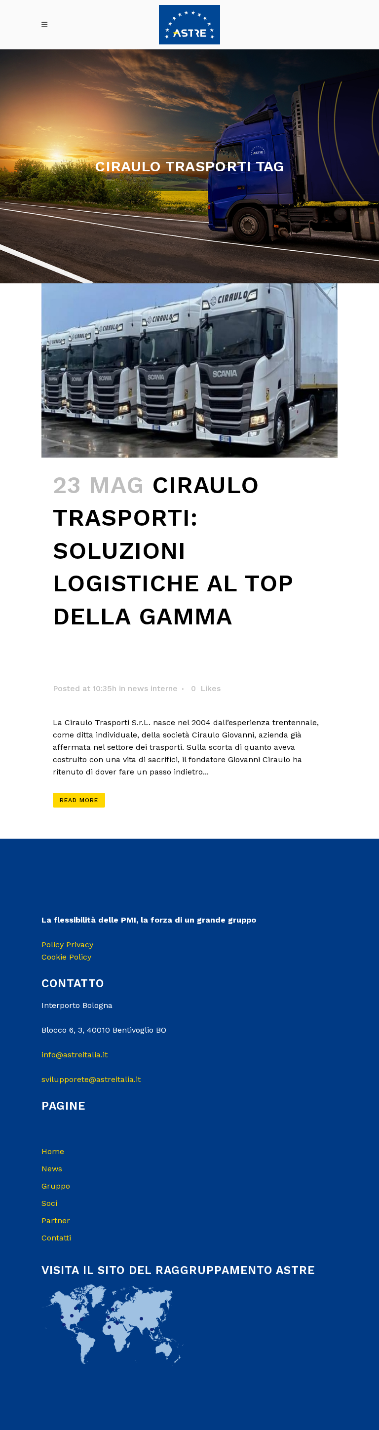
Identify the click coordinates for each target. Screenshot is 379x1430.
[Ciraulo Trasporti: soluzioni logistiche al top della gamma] (189, 370)
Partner (55, 1220)
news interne (153, 688)
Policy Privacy (67, 944)
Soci (49, 1203)
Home (52, 1151)
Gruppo (55, 1186)
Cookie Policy (66, 957)
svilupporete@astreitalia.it (91, 1079)
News (51, 1168)
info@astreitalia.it (74, 1054)
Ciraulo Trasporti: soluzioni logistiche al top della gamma (173, 550)
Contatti (56, 1237)
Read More (79, 800)
